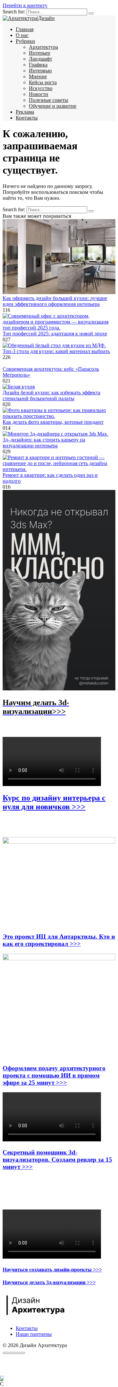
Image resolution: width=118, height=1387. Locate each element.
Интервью (40, 70)
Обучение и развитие (52, 106)
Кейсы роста (43, 82)
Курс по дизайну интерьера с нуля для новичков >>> (54, 802)
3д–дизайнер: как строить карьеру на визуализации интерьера (44, 442)
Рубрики (25, 41)
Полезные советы (48, 100)
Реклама (25, 112)
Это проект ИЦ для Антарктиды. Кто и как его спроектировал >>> (59, 940)
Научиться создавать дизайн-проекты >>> (52, 1269)
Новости (38, 94)
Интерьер (39, 53)
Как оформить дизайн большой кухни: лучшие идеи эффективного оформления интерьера (55, 301)
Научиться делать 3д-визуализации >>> (49, 1282)
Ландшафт (40, 59)
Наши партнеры (34, 1334)
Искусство (40, 88)
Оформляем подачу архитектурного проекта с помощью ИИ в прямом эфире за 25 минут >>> (54, 1075)
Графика (38, 64)
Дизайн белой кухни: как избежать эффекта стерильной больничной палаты (51, 395)
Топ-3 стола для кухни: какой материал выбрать (56, 351)
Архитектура (43, 47)
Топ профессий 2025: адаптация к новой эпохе (55, 333)
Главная (24, 29)
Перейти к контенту (25, 5)
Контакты (27, 118)
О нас (22, 35)
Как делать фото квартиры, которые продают (53, 422)
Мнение (38, 76)
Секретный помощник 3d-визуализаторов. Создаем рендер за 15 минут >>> (57, 1159)
